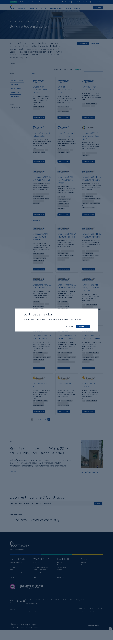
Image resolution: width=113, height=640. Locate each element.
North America (81, 326)
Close (86, 314)
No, (69, 326)
